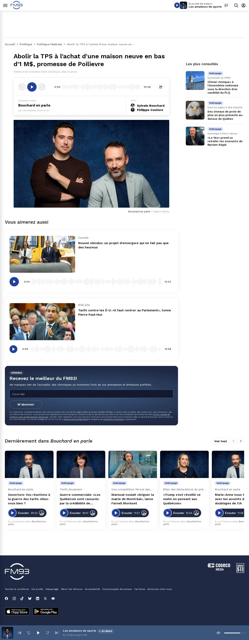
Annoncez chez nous (159, 589)
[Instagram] (14, 598)
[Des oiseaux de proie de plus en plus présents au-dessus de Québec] (195, 110)
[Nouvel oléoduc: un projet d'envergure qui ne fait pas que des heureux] (42, 254)
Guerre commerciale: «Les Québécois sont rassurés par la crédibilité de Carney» (80, 499)
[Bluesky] (29, 598)
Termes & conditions (17, 589)
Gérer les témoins (71, 589)
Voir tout (220, 441)
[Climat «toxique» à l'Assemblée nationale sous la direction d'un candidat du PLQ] (195, 80)
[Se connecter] (243, 5)
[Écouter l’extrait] (32, 87)
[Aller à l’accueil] (17, 8)
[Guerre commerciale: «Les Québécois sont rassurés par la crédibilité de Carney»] (81, 464)
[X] (45, 598)
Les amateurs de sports (205, 6)
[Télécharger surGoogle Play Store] (45, 611)
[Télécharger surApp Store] (17, 611)
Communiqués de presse (117, 589)
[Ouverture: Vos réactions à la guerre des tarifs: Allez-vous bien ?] (29, 464)
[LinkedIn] (37, 598)
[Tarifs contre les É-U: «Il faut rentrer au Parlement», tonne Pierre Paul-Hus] (42, 321)
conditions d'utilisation (113, 419)
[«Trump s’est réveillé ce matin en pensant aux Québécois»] (184, 464)
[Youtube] (53, 598)
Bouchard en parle (34, 105)
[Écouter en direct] (177, 5)
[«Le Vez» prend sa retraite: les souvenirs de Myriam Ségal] (195, 136)
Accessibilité (92, 589)
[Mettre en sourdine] (218, 633)
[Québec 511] (240, 572)
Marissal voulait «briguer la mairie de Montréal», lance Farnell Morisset (132, 499)
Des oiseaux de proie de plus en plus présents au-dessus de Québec (225, 115)
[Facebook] (6, 598)
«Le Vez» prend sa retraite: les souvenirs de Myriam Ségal (225, 141)
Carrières (139, 589)
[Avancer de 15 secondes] (42, 87)
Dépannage (52, 589)
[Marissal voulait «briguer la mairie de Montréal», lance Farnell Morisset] (132, 464)
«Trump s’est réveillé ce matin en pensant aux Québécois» (182, 499)
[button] (19, 633)
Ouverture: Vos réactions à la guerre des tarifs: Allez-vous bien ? (29, 499)
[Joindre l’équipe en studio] (226, 5)
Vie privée (37, 589)
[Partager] (161, 87)
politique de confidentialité (76, 419)
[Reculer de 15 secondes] (22, 87)
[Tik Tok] (22, 598)
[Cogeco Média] (219, 569)
